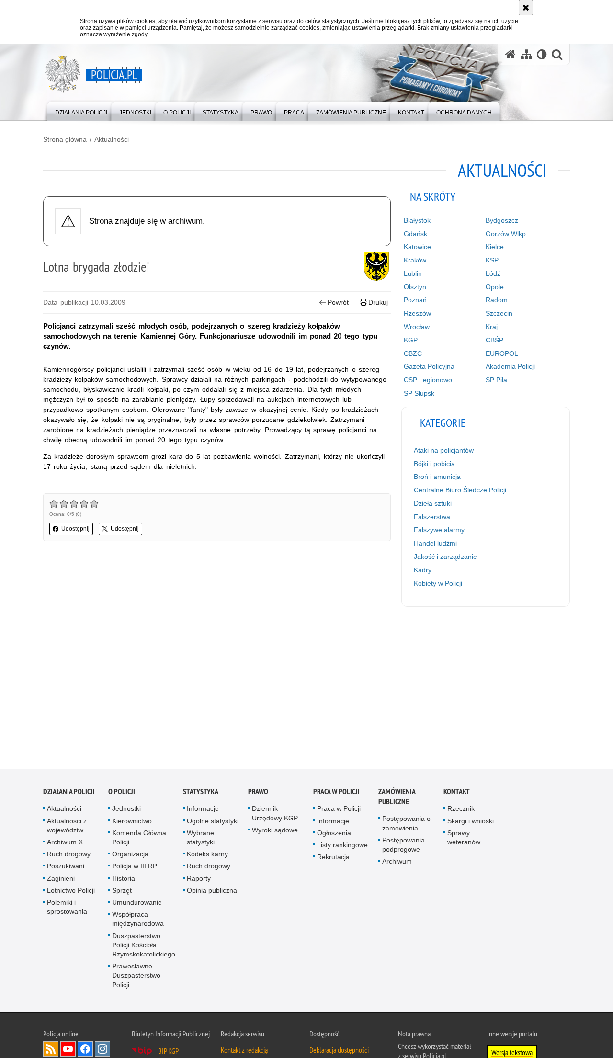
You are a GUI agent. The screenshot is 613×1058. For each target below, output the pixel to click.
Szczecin (499, 313)
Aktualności (111, 139)
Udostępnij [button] (75, 528)
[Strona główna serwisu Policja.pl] (510, 54)
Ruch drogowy (69, 855)
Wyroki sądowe (275, 831)
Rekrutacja (333, 858)
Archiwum (397, 862)
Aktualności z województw (67, 827)
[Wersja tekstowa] (542, 54)
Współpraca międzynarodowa (138, 920)
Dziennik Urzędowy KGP (275, 814)
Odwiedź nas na (68, 1050)
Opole (495, 287)
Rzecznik (461, 810)
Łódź (493, 273)
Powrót (338, 302)
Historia (123, 880)
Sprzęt (122, 892)
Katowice (417, 246)
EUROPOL (502, 353)
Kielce (495, 246)
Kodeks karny (207, 855)
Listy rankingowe (342, 846)
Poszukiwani (65, 867)
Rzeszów (417, 313)
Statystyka (200, 793)
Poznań (415, 300)
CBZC (413, 353)
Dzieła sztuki (433, 503)
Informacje (203, 810)
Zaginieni (61, 880)
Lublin (413, 273)
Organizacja (130, 855)
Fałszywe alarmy (439, 530)
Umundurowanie (137, 904)
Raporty (199, 880)
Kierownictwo (132, 822)
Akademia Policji (510, 366)
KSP (492, 260)
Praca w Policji (336, 793)
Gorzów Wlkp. (507, 234)
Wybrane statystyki (201, 838)
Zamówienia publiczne (396, 798)
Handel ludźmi (435, 543)
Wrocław (417, 326)
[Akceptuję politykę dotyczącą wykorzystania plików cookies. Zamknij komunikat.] (526, 7)
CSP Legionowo (428, 380)
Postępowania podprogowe (403, 846)
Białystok (417, 220)
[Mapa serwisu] (526, 54)
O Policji (121, 793)
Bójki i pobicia (434, 463)
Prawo (258, 793)
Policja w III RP (134, 867)
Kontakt (456, 793)
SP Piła (496, 380)
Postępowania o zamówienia (406, 824)
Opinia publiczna (212, 892)
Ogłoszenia (334, 834)
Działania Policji (69, 793)
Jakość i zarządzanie (445, 556)
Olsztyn (415, 287)
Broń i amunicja (437, 476)
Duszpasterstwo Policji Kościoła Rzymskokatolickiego (143, 946)
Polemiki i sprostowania (67, 908)
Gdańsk (415, 234)
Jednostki (126, 810)
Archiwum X (65, 843)
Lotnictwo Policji (71, 892)
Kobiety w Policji (438, 583)
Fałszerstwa (432, 517)
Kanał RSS (50, 1050)
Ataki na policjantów (444, 450)
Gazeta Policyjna (429, 366)
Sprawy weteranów (463, 838)
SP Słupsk (419, 393)
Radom (497, 300)
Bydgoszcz (502, 220)
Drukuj (378, 302)
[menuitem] (81, 110)
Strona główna (65, 139)
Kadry (422, 570)
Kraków (415, 260)
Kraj (492, 326)
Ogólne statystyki (212, 822)
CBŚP (494, 340)
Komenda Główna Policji (139, 838)
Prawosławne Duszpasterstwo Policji (136, 977)
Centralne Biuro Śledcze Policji (460, 490)
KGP (411, 340)
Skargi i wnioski (470, 822)
